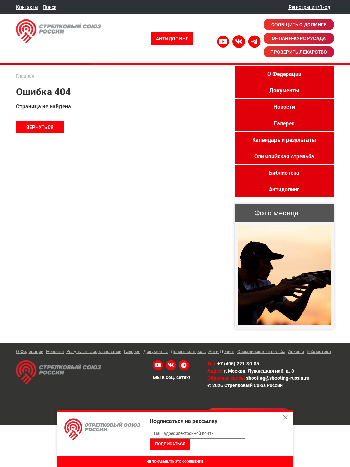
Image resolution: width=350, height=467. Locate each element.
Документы (284, 90)
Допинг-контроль (188, 351)
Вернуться (39, 127)
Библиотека (284, 172)
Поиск (49, 7)
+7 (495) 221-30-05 (238, 363)
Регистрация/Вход (309, 7)
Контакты (27, 7)
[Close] (285, 417)
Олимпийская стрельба (284, 156)
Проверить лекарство (298, 52)
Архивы (296, 351)
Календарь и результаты (284, 139)
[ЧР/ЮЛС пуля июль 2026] (284, 275)
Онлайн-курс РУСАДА (299, 38)
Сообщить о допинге (298, 24)
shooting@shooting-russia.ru (277, 378)
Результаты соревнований (93, 351)
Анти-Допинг (221, 351)
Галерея (284, 123)
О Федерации (284, 73)
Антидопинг (172, 38)
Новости (284, 106)
